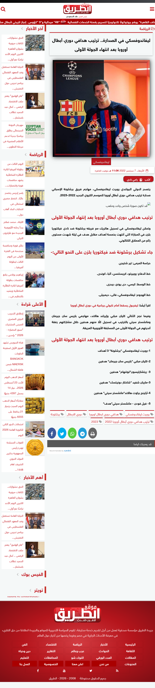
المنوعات (130, 663)
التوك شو (77, 657)
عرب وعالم (77, 650)
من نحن (104, 663)
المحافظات (51, 657)
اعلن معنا (77, 663)
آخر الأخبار (34, 28)
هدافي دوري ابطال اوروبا (104, 413)
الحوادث (104, 650)
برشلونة (56, 413)
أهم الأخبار (33, 477)
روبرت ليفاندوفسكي (138, 413)
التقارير (51, 650)
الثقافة (130, 650)
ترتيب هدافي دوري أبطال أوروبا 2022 (127, 421)
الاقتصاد (51, 643)
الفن (24, 643)
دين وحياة (25, 650)
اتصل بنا (24, 663)
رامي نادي (132, 179)
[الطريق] (77, 13)
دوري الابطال (75, 413)
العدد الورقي (104, 657)
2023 (95, 421)
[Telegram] (82, 433)
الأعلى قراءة (32, 303)
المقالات (130, 657)
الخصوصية (51, 663)
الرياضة (145, 28)
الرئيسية (130, 643)
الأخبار (104, 643)
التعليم (24, 657)
